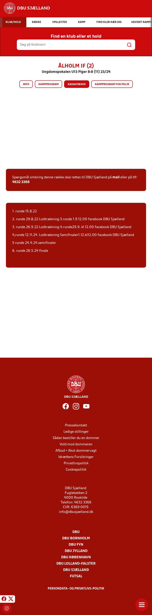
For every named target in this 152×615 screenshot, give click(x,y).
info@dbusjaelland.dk (76, 512)
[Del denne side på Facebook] (4, 599)
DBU (76, 532)
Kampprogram (48, 84)
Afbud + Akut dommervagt (76, 450)
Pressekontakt (76, 425)
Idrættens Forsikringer (76, 457)
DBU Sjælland (76, 570)
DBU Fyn (76, 544)
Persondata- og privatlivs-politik (76, 588)
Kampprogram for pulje (112, 84)
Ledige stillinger (76, 432)
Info (26, 84)
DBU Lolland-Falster (76, 563)
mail (116, 177)
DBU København (76, 557)
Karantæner (77, 84)
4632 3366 (21, 182)
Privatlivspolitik (76, 463)
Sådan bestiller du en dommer (76, 438)
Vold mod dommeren (76, 444)
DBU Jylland (76, 551)
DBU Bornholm (76, 538)
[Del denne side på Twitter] (10, 599)
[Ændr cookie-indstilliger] (6, 608)
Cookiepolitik (76, 469)
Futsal (76, 576)
